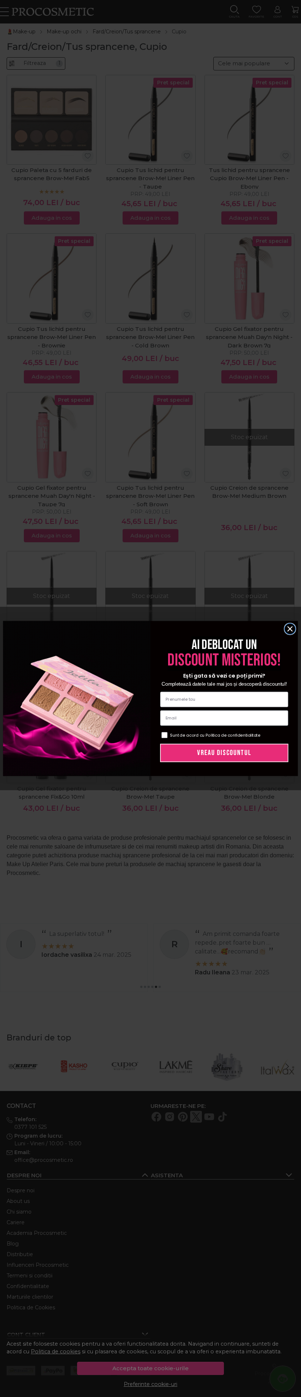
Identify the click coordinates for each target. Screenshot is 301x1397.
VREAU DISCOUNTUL (224, 752)
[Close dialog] (289, 628)
